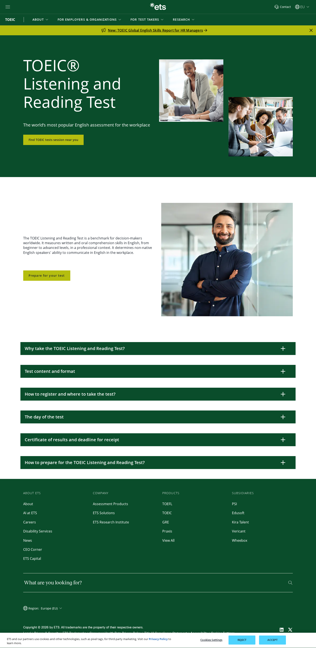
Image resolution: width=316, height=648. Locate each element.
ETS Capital (32, 558)
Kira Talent (240, 522)
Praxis (167, 531)
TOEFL (167, 503)
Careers (29, 522)
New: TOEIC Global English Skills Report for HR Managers (155, 30)
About (28, 503)
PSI (234, 503)
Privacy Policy (158, 639)
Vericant (238, 531)
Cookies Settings (211, 640)
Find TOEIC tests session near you (53, 140)
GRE (165, 522)
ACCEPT (272, 640)
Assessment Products (110, 503)
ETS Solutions (104, 513)
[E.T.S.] (158, 7)
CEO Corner (32, 549)
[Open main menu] (7, 6)
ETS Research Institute (111, 522)
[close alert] (311, 30)
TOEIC (167, 513)
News (27, 540)
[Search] (290, 582)
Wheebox (239, 540)
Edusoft (238, 513)
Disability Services (37, 531)
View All (168, 540)
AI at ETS (30, 513)
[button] (40, 19)
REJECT (242, 640)
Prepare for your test (47, 275)
